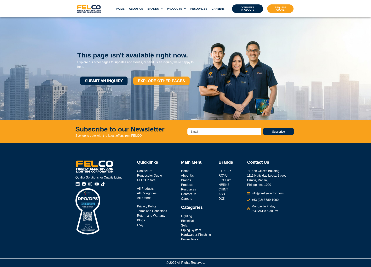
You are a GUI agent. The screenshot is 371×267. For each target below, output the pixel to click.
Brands (153, 8)
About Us (136, 8)
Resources (198, 8)
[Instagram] (90, 184)
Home (120, 8)
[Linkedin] (77, 184)
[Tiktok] (103, 184)
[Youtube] (96, 184)
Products (174, 8)
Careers (218, 8)
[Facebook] (84, 184)
